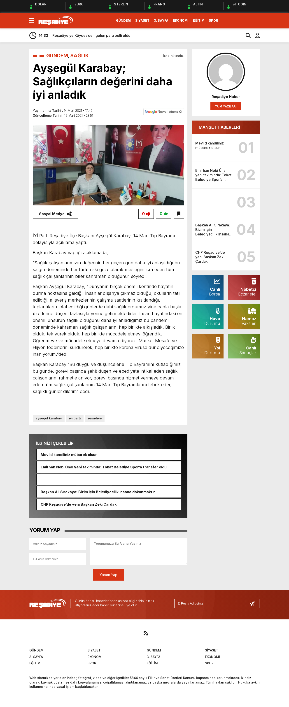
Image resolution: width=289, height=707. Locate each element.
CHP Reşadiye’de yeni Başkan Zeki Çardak (79, 504)
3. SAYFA (161, 20)
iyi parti (75, 418)
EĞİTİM (198, 20)
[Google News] (163, 111)
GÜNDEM (123, 20)
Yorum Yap (108, 575)
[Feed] (145, 633)
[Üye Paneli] (255, 35)
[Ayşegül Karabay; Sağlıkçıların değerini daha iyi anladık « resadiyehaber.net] (55, 20)
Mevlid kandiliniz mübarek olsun (69, 454)
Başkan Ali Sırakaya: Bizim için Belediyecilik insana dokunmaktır (98, 492)
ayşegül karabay (48, 418)
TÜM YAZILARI (226, 106)
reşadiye (95, 418)
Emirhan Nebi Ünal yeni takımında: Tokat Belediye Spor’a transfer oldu (104, 467)
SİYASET (142, 20)
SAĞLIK (79, 55)
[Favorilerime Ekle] (179, 214)
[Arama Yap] (246, 35)
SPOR (213, 20)
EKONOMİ (180, 20)
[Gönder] (254, 603)
